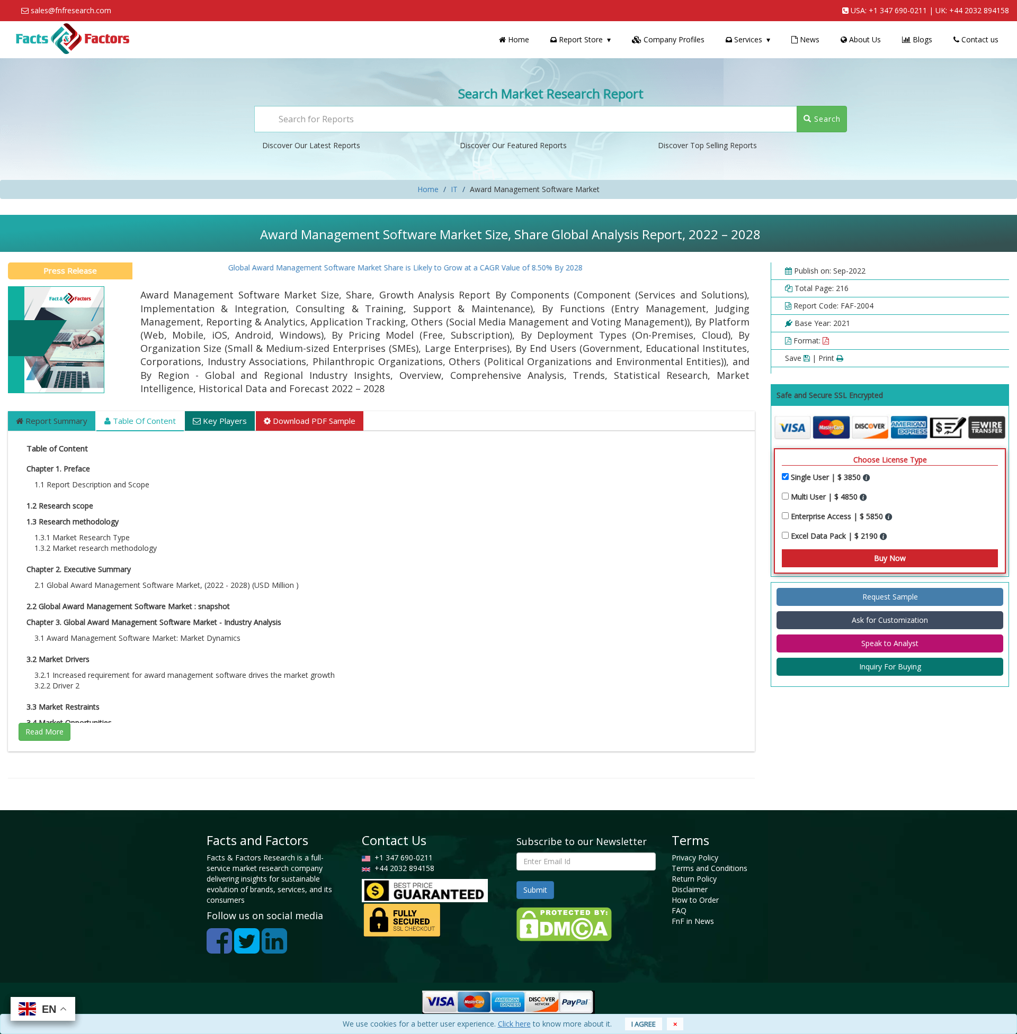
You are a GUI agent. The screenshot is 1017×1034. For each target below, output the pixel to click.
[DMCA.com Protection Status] (564, 923)
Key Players (224, 420)
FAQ (679, 910)
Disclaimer (690, 889)
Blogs (921, 39)
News (808, 39)
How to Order (695, 900)
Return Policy (694, 879)
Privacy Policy (695, 857)
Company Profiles (672, 39)
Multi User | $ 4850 (825, 497)
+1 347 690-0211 (898, 10)
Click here (514, 1024)
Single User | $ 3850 (827, 477)
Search (826, 119)
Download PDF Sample (313, 420)
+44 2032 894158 (979, 10)
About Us (864, 39)
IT (454, 189)
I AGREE (643, 1024)
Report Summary (55, 420)
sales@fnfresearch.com (71, 10)
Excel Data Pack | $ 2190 (835, 536)
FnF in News (693, 921)
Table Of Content (143, 420)
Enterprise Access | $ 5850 (838, 516)
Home (517, 39)
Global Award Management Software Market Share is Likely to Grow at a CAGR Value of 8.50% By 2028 (384, 267)
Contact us (978, 39)
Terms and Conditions (709, 868)
